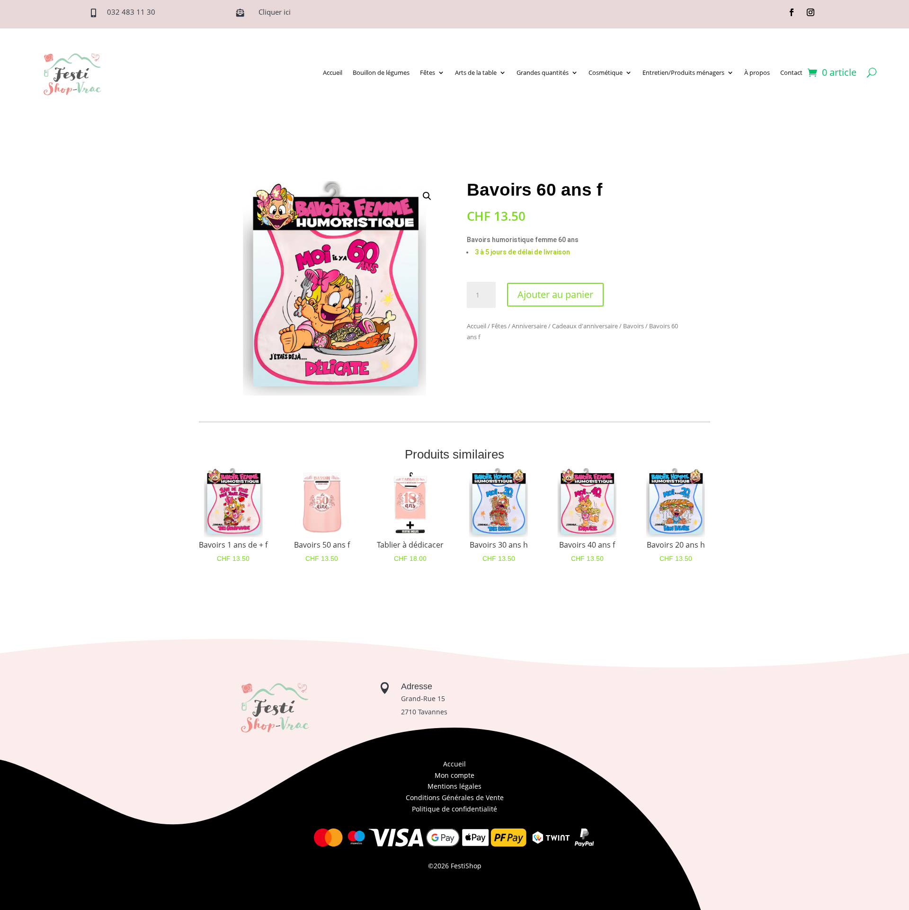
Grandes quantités (543, 72)
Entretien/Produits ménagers (683, 72)
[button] (427, 196)
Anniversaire (529, 326)
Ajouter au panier (555, 294)
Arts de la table (476, 72)
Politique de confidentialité (454, 808)
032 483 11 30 (131, 12)
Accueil (332, 72)
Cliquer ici (274, 12)
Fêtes (427, 72)
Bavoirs (633, 326)
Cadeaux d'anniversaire (585, 326)
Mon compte (454, 775)
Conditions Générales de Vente (455, 797)
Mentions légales (454, 786)
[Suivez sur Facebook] (791, 12)
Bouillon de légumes (381, 72)
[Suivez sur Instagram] (810, 12)
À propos (757, 72)
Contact (791, 72)
